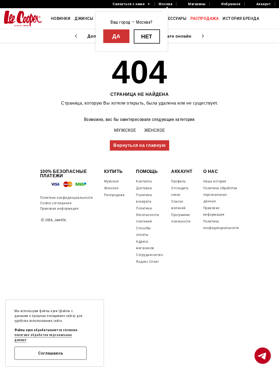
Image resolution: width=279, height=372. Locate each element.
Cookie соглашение (56, 203)
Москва (165, 4)
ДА (116, 36)
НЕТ (146, 36)
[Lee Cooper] (23, 18)
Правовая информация (59, 209)
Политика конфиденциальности (66, 198)
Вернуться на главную (139, 145)
